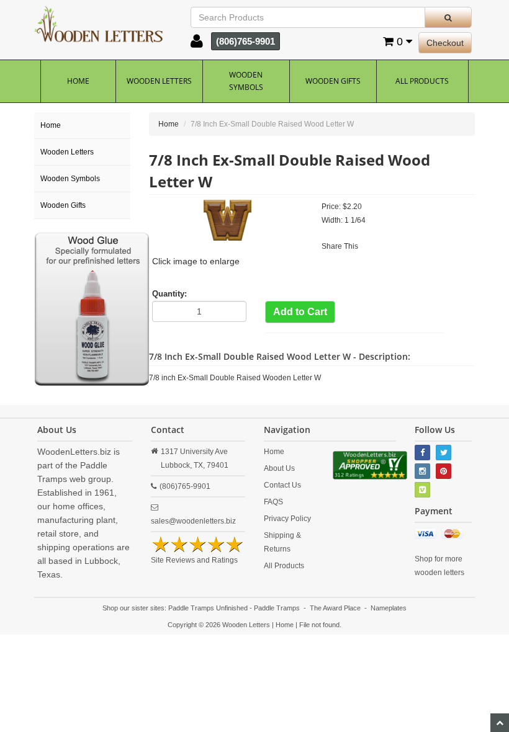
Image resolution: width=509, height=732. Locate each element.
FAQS (273, 502)
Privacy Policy (287, 518)
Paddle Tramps (277, 608)
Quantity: (169, 293)
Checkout (445, 43)
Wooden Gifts (333, 81)
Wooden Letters (159, 81)
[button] (197, 44)
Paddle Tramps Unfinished (208, 608)
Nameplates (389, 608)
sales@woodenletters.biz (193, 521)
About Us (279, 468)
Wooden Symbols (246, 80)
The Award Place (335, 608)
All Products (422, 81)
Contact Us (282, 485)
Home (78, 81)
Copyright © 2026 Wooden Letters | (222, 624)
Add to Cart (300, 311)
